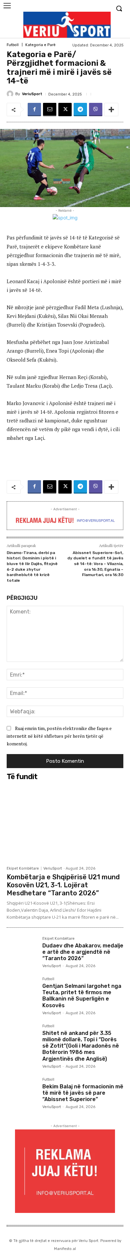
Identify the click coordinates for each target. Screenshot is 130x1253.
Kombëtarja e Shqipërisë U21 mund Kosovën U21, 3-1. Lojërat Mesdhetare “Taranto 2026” (63, 885)
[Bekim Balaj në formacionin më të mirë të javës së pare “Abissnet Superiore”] (22, 1093)
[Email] (49, 109)
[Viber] (95, 109)
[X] (65, 109)
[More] (111, 109)
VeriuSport (32, 94)
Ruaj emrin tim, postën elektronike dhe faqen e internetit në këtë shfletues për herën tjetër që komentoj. (59, 735)
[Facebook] (34, 109)
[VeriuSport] (11, 94)
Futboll (13, 45)
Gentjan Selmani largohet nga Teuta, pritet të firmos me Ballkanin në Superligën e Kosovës (81, 996)
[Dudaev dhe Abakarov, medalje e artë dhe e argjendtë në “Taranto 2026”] (22, 952)
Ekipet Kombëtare (23, 868)
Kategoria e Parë (40, 45)
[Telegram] (80, 109)
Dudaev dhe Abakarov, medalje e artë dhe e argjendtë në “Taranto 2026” (82, 951)
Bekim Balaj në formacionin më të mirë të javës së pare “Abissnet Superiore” (82, 1092)
